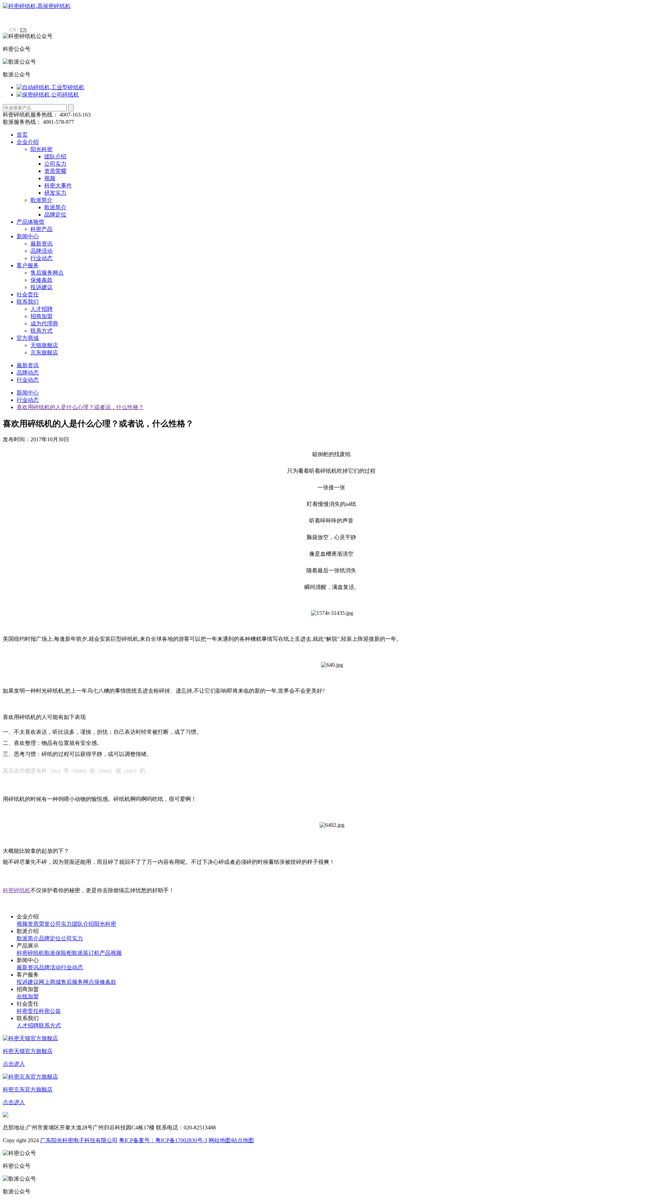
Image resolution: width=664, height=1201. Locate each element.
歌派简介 (41, 200)
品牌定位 (55, 215)
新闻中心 (28, 236)
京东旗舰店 (44, 352)
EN (23, 30)
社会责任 (28, 294)
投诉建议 (41, 287)
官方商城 (28, 338)
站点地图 (243, 1140)
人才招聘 (41, 309)
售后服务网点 (47, 273)
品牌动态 (28, 373)
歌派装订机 (86, 953)
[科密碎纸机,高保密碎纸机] (37, 6)
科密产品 (41, 229)
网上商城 (50, 982)
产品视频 (111, 953)
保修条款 (41, 280)
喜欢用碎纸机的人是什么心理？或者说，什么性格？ (80, 407)
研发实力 (55, 193)
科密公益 (50, 1011)
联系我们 (28, 302)
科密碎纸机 (30, 953)
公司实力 (55, 164)
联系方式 (41, 331)
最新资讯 (41, 244)
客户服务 (28, 265)
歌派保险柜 (58, 953)
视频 (49, 178)
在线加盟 (28, 996)
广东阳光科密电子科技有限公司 (79, 1140)
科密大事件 (58, 185)
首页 (22, 135)
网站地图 (220, 1140)
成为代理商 (44, 323)
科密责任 (28, 1011)
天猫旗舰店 (44, 345)
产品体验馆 (30, 222)
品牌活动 (41, 251)
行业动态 (41, 258)
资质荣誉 (39, 924)
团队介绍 (55, 156)
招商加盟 (41, 316)
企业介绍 (28, 142)
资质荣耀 (55, 171)
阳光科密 (41, 149)
